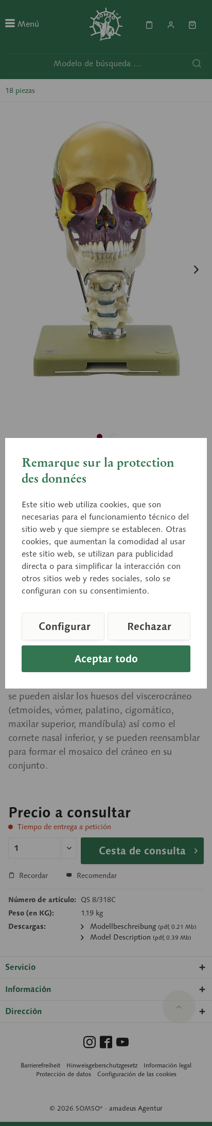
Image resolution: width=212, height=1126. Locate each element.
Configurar (65, 626)
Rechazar (149, 626)
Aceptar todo (106, 658)
